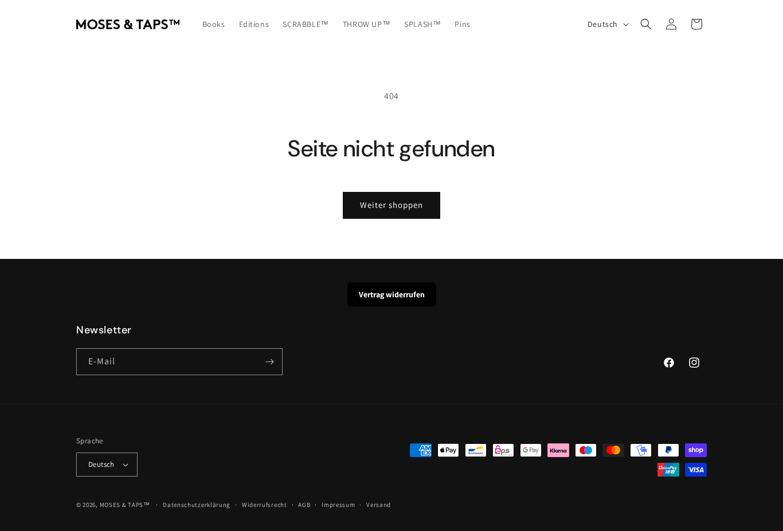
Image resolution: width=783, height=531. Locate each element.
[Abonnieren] (269, 361)
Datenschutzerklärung (196, 505)
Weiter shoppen (391, 204)
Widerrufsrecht (264, 505)
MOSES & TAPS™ (125, 505)
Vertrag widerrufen (392, 294)
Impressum (338, 505)
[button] (646, 24)
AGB (304, 505)
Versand (378, 505)
